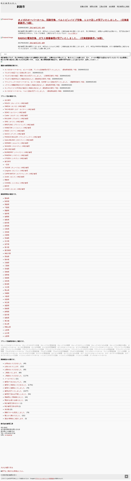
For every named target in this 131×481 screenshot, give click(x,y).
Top (126, 476)
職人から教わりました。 (13, 415)
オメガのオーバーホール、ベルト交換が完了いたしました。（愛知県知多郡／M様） (34, 91)
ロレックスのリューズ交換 (80, 345)
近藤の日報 (84, 6)
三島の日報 (103, 6)
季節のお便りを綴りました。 (15, 400)
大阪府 (7, 296)
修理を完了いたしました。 (14, 391)
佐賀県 (7, 299)
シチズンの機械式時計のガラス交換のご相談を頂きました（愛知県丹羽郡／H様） (33, 85)
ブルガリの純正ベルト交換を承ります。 (18, 73)
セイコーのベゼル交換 (71, 353)
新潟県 (7, 284)
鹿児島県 (8, 250)
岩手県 (7, 244)
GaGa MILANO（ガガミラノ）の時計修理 (19, 140)
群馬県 (7, 226)
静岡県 (7, 311)
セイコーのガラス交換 (27, 353)
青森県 (7, 204)
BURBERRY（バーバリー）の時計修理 (18, 152)
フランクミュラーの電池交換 (104, 349)
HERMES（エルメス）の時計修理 (16, 143)
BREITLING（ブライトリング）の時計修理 (19, 125)
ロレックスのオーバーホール (11, 345)
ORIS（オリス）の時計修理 (14, 121)
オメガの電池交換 (24, 347)
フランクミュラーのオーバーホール (57, 349)
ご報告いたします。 (11, 372)
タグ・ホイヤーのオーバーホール (92, 353)
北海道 (7, 232)
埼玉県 (7, 302)
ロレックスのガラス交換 (30, 345)
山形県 (7, 330)
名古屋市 (8, 100)
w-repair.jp (8, 435)
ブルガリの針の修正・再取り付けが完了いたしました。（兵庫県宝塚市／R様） (32, 76)
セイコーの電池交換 (43, 353)
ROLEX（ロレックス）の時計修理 (16, 103)
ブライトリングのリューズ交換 (33, 349)
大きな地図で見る (7, 467)
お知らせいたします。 (12, 366)
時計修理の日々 (9, 3)
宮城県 (7, 269)
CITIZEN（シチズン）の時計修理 (16, 158)
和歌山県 (8, 327)
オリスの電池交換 (82, 347)
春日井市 (8, 161)
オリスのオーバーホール (66, 347)
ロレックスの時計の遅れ (118, 345)
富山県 (7, 324)
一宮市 (7, 164)
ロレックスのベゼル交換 (99, 345)
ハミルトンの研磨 (82, 355)
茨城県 (7, 238)
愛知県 (7, 198)
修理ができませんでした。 (14, 382)
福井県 (7, 213)
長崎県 (7, 278)
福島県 (7, 220)
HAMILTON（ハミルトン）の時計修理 (18, 128)
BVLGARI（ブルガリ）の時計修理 (16, 118)
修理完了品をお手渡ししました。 (16, 394)
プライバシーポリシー (41, 478)
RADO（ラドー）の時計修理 (14, 131)
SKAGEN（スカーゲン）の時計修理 (17, 146)
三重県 (7, 265)
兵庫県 (7, 235)
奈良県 (7, 281)
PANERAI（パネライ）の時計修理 (16, 155)
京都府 (7, 262)
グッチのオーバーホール (98, 355)
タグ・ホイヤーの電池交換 (114, 353)
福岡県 (7, 216)
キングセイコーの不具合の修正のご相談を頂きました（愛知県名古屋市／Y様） (32, 88)
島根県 (7, 308)
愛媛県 (7, 210)
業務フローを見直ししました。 (15, 412)
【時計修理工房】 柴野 (37, 28)
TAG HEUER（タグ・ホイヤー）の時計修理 (20, 109)
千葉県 (7, 207)
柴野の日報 (93, 6)
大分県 (7, 287)
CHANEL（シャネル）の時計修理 (16, 183)
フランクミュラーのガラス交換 (82, 349)
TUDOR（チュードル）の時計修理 (17, 167)
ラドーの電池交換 (110, 351)
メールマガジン (10, 379)
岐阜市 (7, 186)
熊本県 (7, 259)
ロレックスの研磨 (64, 345)
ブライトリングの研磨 (13, 349)
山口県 (7, 333)
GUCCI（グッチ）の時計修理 (15, 134)
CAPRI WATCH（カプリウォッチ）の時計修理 (21, 174)
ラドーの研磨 (122, 351)
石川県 (7, 241)
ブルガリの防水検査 (77, 351)
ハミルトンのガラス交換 (49, 355)
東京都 (7, 321)
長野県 (7, 275)
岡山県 (7, 290)
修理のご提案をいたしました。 (15, 388)
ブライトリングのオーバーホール (101, 347)
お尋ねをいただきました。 (14, 363)
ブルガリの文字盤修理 (60, 351)
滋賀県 (7, 305)
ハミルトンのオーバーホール (29, 355)
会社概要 (112, 6)
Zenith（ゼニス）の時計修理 (14, 177)
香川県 (7, 247)
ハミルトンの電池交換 (66, 355)
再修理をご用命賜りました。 (15, 397)
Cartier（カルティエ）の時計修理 (16, 115)
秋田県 (7, 201)
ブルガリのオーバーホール (14, 351)
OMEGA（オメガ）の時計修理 (15, 106)
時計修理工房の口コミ (12, 403)
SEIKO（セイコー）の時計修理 (15, 112)
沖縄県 (7, 293)
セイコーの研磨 (56, 353)
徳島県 (7, 318)
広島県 (7, 229)
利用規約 (51, 478)
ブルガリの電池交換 (32, 351)
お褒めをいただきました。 (14, 369)
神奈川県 (8, 253)
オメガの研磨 (36, 347)
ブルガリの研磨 (46, 351)
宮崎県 (7, 272)
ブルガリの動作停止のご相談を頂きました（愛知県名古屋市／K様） (28, 79)
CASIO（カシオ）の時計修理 (15, 189)
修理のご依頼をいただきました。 (16, 385)
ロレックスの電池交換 (48, 345)
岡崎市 (7, 180)
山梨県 (7, 336)
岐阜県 (7, 223)
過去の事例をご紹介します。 (15, 418)
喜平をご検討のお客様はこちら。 (13, 471)
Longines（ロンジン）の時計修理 (16, 171)
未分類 (7, 409)
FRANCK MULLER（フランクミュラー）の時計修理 (23, 137)
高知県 (7, 256)
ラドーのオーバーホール (93, 351)
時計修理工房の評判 (11, 406)
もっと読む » (72, 33)
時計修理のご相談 (123, 6)
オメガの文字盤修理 (49, 347)
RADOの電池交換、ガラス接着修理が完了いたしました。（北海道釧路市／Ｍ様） (61, 38)
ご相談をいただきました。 (14, 376)
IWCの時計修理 (10, 149)
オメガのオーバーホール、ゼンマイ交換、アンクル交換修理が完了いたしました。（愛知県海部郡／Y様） (41, 69)
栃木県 (7, 315)
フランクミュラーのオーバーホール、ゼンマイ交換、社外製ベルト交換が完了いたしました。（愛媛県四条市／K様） (45, 82)
